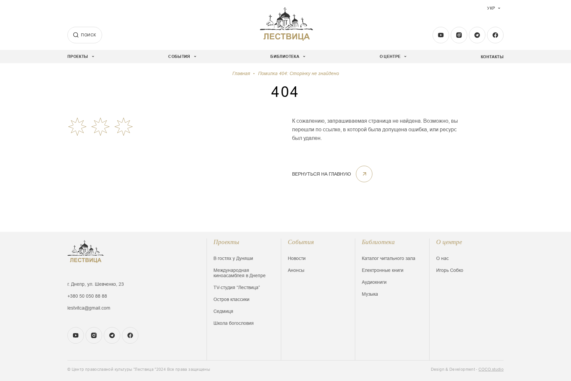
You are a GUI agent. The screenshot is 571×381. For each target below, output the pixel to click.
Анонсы (296, 270)
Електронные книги (382, 270)
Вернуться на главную (321, 174)
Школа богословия (233, 323)
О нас (442, 258)
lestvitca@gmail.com (88, 308)
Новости (297, 258)
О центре (449, 241)
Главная (241, 73)
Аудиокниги (374, 282)
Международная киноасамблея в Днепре (239, 273)
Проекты (226, 241)
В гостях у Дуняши (233, 258)
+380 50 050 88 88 (87, 296)
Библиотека (378, 241)
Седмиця (223, 311)
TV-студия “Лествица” (236, 287)
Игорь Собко (449, 270)
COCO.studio (491, 369)
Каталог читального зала (388, 258)
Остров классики (231, 299)
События (301, 241)
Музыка (370, 294)
